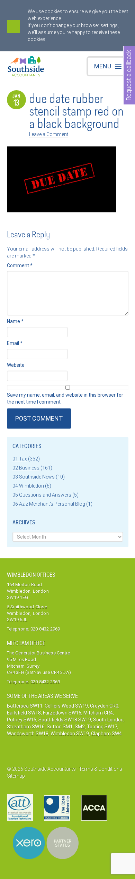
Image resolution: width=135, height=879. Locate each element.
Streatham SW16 (26, 726)
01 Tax (19, 459)
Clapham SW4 (106, 733)
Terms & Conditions (100, 769)
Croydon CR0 (104, 706)
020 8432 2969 (45, 629)
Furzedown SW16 (62, 713)
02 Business (25, 468)
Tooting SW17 (102, 726)
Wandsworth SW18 (27, 733)
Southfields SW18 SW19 (64, 719)
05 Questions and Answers (41, 495)
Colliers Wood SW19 (66, 706)
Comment (20, 265)
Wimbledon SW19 (70, 733)
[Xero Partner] (45, 843)
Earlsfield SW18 (24, 713)
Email (14, 343)
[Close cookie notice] (13, 26)
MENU (102, 66)
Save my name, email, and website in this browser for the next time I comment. (65, 398)
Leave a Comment (48, 134)
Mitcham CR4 (98, 713)
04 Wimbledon (28, 486)
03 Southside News (33, 477)
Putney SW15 (21, 719)
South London (108, 719)
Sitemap (16, 776)
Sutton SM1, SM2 (66, 726)
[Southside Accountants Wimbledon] (26, 67)
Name (15, 321)
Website (16, 365)
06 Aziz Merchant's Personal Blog (48, 504)
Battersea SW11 (25, 706)
